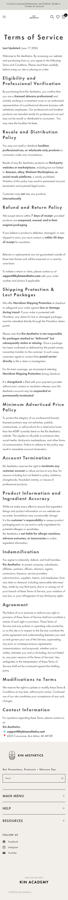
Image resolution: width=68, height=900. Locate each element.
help (7, 808)
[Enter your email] (61, 778)
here (34, 123)
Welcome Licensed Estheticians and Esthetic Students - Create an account (34, 5)
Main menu (13, 796)
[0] (63, 17)
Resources (13, 820)
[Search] (52, 17)
